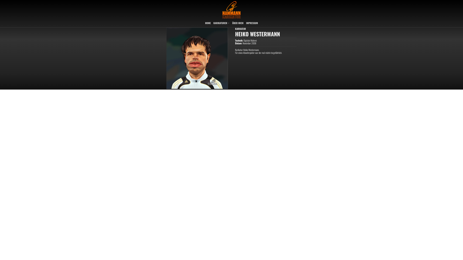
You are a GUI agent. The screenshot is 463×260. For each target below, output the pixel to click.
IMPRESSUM (252, 23)
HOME (208, 23)
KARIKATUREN (220, 23)
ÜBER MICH (237, 23)
